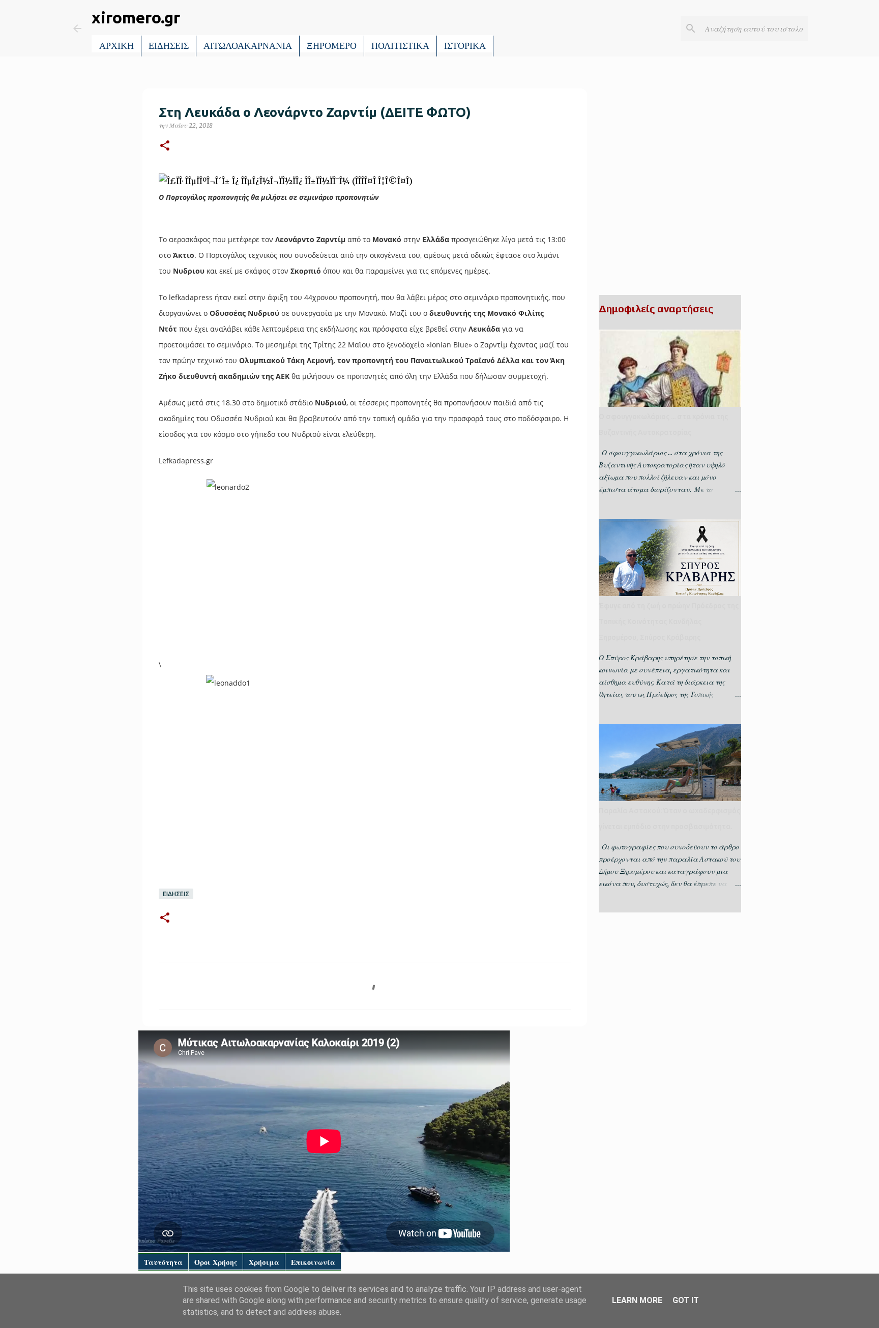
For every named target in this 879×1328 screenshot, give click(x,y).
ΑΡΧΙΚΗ (116, 46)
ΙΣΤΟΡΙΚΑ (465, 46)
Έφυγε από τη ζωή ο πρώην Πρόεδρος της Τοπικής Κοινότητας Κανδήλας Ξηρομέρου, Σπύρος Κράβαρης (669, 621)
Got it (685, 1300)
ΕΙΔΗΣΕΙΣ (169, 46)
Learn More (637, 1300)
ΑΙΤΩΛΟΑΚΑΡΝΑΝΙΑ (247, 46)
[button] (165, 146)
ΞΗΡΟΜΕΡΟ (332, 46)
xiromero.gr (136, 17)
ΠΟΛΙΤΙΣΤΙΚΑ (400, 46)
